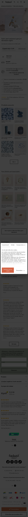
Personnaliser (19, 270)
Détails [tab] (12, 245)
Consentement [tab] (5, 245)
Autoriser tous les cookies (8, 270)
